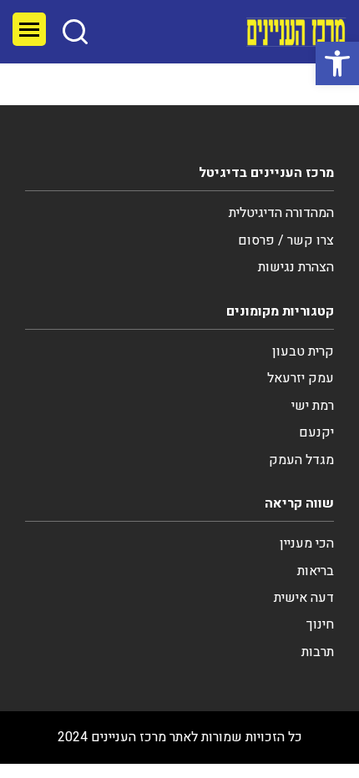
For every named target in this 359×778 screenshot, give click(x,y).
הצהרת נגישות (296, 267)
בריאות (315, 571)
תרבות (317, 652)
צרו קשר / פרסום (286, 240)
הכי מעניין (307, 543)
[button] (337, 63)
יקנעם (316, 432)
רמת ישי (312, 406)
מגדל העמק (301, 460)
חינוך (320, 624)
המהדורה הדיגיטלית (281, 213)
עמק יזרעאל (300, 378)
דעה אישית (304, 598)
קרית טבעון (303, 351)
